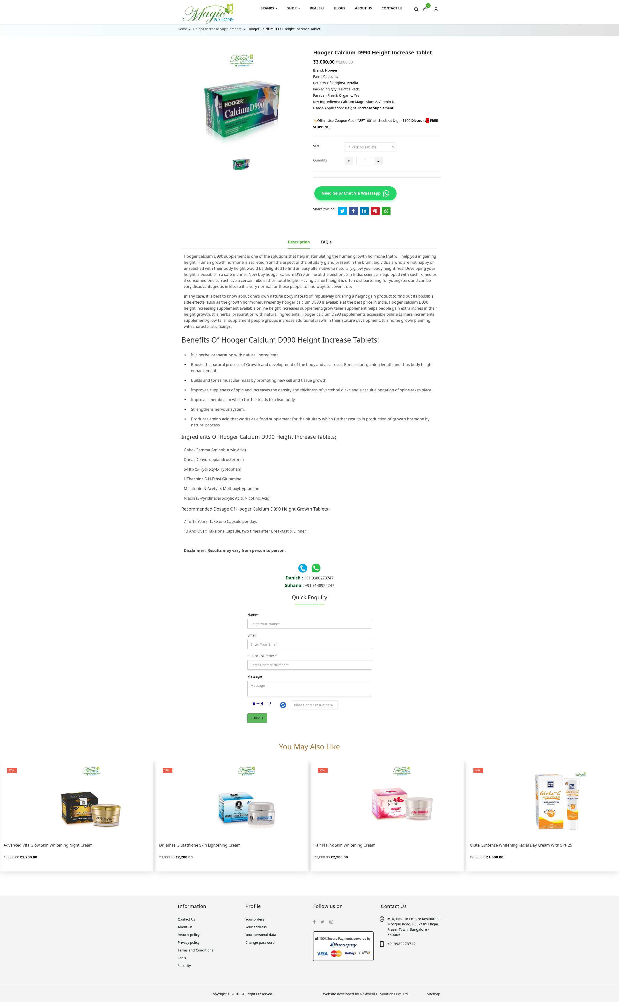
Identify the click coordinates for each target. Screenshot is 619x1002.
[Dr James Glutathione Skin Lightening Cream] (232, 800)
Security (184, 965)
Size (316, 146)
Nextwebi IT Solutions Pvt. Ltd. (384, 994)
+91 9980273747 (318, 578)
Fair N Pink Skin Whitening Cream (345, 845)
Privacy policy (188, 942)
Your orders (254, 919)
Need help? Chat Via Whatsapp (351, 193)
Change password (260, 942)
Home (182, 29)
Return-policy (188, 934)
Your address (256, 927)
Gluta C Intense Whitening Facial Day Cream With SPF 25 (521, 845)
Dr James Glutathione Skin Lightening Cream (200, 845)
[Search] (416, 9)
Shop (292, 8)
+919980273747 (401, 943)
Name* (253, 614)
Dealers (317, 8)
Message (254, 676)
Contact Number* (261, 655)
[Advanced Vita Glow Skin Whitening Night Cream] (76, 800)
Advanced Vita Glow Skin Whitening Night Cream (48, 845)
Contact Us (392, 8)
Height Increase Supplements (217, 29)
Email (251, 635)
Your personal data (260, 934)
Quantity (320, 160)
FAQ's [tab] (326, 242)
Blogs (339, 8)
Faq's (182, 958)
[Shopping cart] (437, 8)
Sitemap (433, 994)
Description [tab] (299, 242)
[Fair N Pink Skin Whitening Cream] (387, 800)
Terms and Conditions (195, 950)
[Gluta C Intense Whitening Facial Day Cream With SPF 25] (543, 800)
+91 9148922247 (319, 585)
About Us (363, 8)
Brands (267, 8)
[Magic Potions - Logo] (208, 12)
